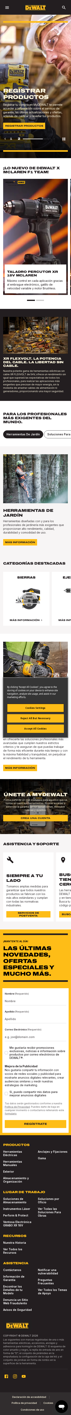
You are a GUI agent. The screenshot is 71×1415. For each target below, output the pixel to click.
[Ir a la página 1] (31, 300)
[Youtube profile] (24, 1376)
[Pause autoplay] (64, 139)
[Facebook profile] (6, 1376)
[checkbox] (6, 1052)
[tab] (23, 434)
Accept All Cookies (35, 728)
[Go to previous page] (5, 139)
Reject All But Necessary (35, 718)
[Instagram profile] (15, 1376)
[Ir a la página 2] (40, 300)
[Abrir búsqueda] (64, 8)
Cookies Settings (35, 707)
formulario (11, 1113)
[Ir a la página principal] (35, 8)
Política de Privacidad (17, 1106)
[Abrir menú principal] (7, 8)
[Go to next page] (54, 139)
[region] (35, 603)
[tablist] (35, 434)
